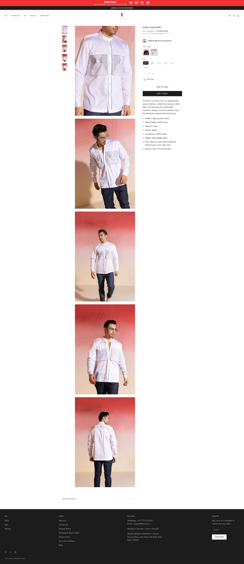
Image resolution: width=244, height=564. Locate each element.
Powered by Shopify (20, 558)
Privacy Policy (64, 537)
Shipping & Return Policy (69, 532)
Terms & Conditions (67, 541)
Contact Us (63, 524)
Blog (61, 545)
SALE (6, 15)
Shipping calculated (158, 33)
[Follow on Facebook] (5, 552)
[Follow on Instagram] (15, 552)
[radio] (146, 52)
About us (62, 520)
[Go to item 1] (64, 30)
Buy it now (162, 93)
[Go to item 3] (64, 48)
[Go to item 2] (64, 39)
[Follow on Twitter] (10, 552)
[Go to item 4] (64, 58)
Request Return (65, 528)
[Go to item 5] (64, 67)
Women (8, 528)
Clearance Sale (15, 15)
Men (25, 15)
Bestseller (33, 15)
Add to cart (162, 87)
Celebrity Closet (44, 15)
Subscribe (219, 537)
